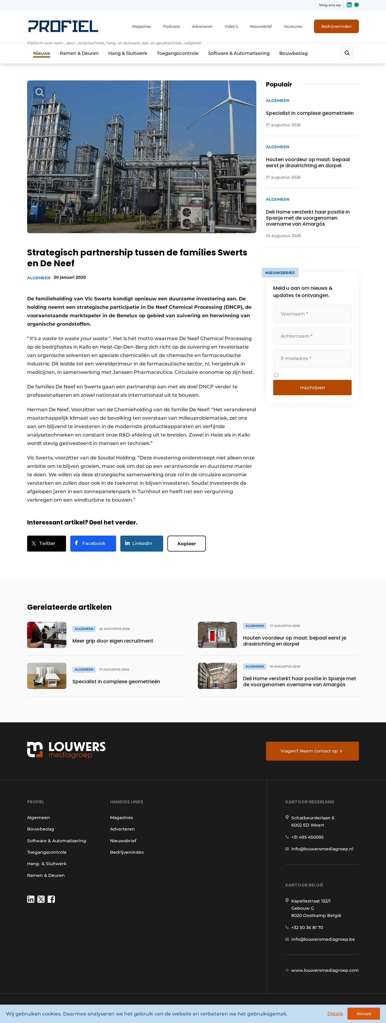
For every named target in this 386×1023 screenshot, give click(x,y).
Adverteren (202, 26)
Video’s (231, 26)
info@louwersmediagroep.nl (322, 849)
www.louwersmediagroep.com (325, 970)
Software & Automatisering (239, 53)
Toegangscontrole (177, 53)
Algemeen (39, 277)
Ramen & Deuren (79, 53)
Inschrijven (312, 387)
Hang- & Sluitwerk (47, 863)
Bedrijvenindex (336, 26)
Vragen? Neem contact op (309, 751)
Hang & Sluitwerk (127, 53)
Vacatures (293, 26)
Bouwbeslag (293, 53)
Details (335, 1013)
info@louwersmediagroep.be (323, 939)
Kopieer (187, 543)
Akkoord (363, 1014)
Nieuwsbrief (261, 26)
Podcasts (171, 26)
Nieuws (41, 53)
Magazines (141, 26)
